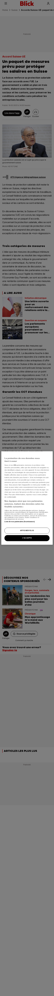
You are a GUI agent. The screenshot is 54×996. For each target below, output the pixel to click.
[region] (27, 498)
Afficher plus (27, 530)
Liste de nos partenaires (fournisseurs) (19, 521)
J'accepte (27, 538)
